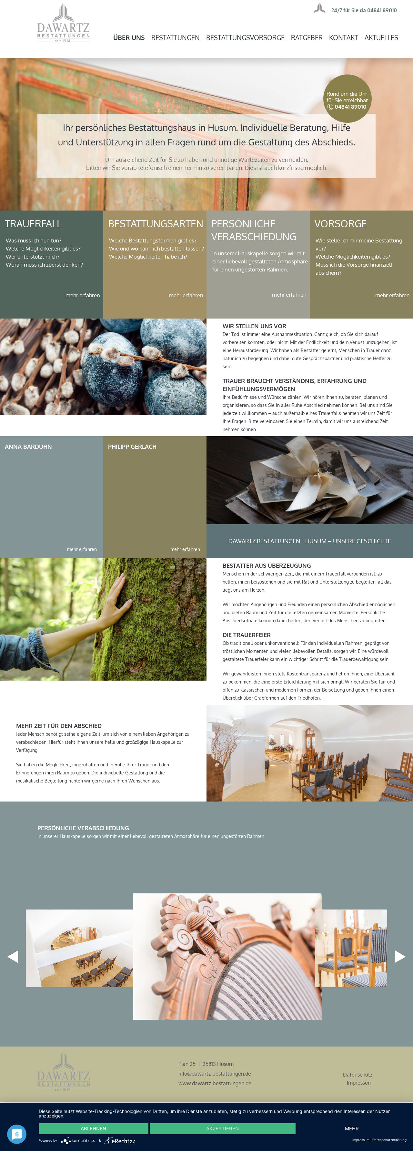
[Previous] (12, 957)
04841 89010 (382, 10)
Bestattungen (175, 37)
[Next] (401, 957)
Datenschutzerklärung (389, 1139)
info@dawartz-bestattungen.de (214, 1073)
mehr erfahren (82, 295)
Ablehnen (93, 1129)
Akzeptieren (222, 1129)
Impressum (359, 1082)
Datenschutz (357, 1074)
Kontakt (343, 37)
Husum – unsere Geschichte (348, 541)
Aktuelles (381, 37)
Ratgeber (307, 37)
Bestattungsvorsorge (245, 37)
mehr (352, 1129)
